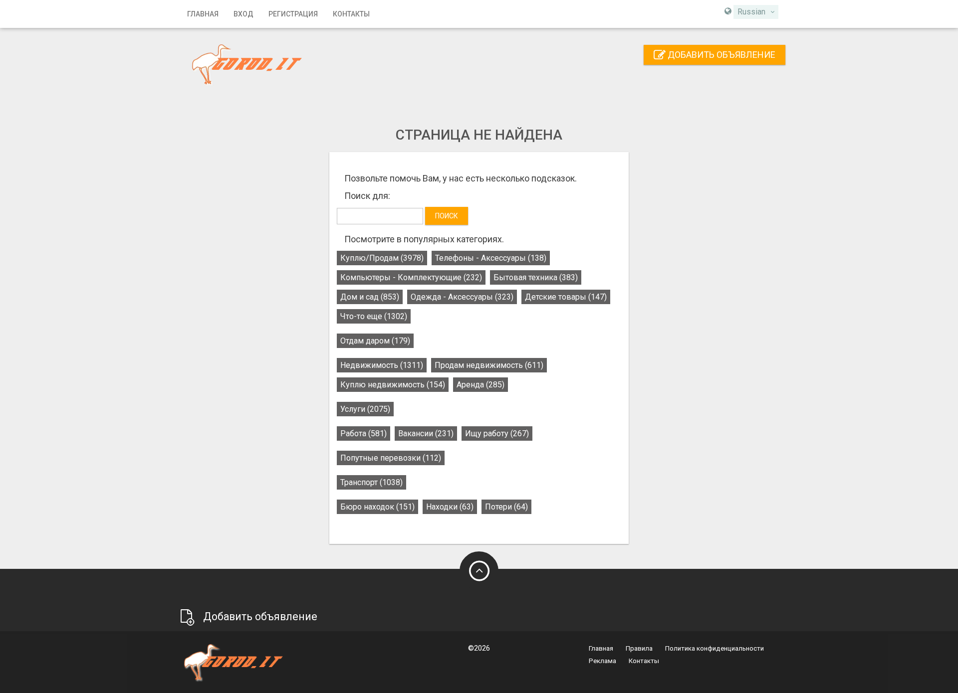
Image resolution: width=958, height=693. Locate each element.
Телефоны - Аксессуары (490, 258)
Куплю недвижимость (392, 384)
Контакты (351, 14)
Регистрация (293, 14)
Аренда (480, 384)
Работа (363, 433)
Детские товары (566, 297)
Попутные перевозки (390, 458)
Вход (243, 14)
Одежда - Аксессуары (462, 297)
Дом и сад (369, 297)
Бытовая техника (535, 277)
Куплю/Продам (382, 258)
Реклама (602, 661)
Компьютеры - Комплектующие (411, 277)
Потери (506, 507)
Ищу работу (497, 433)
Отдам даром (375, 341)
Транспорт (371, 482)
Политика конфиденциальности (714, 648)
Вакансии (426, 433)
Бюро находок (377, 507)
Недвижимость (381, 365)
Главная (203, 14)
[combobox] (755, 12)
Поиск (446, 216)
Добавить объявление (720, 54)
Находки (450, 507)
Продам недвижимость (489, 365)
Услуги (365, 409)
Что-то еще (373, 316)
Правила (639, 648)
